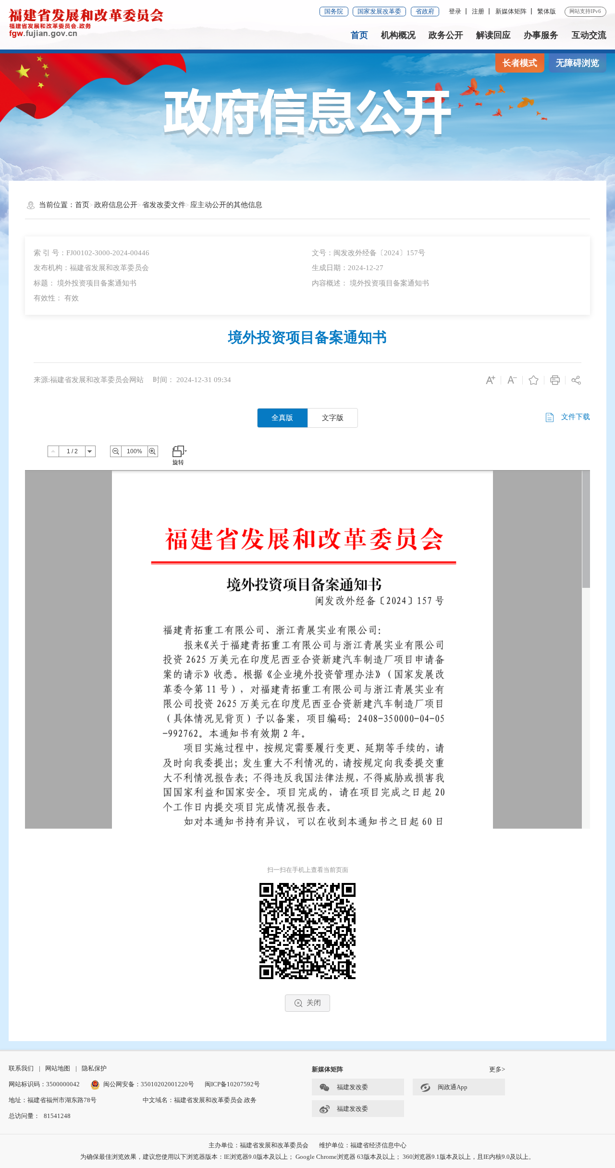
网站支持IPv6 (585, 11)
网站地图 (57, 1068)
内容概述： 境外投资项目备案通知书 (370, 283)
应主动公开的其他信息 (226, 205)
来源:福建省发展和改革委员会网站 (89, 380)
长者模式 (520, 63)
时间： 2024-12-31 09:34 (192, 380)
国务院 (333, 11)
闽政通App (452, 1087)
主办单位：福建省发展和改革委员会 (258, 1145)
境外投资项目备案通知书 (307, 337)
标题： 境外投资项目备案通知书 (85, 283)
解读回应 (493, 35)
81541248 (57, 1115)
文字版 (333, 418)
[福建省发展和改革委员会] (86, 22)
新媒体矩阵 (511, 11)
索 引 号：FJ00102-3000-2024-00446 (91, 253)
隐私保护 (94, 1068)
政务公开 (446, 35)
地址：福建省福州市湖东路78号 (53, 1100)
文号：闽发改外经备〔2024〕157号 (368, 253)
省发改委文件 (163, 205)
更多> (497, 1069)
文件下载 (574, 417)
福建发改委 (352, 1087)
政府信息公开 (115, 205)
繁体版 (546, 11)
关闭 (314, 1002)
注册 (478, 11)
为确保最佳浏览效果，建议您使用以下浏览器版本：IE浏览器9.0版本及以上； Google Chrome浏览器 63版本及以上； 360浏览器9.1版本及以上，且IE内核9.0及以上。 (307, 1156)
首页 (359, 35)
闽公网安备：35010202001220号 (148, 1084)
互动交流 (589, 35)
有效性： (56, 298)
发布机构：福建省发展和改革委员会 (91, 268)
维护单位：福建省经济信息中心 (362, 1145)
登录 (455, 11)
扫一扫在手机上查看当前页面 (307, 869)
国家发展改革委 (379, 11)
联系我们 (21, 1068)
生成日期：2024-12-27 (347, 268)
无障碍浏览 (577, 63)
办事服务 (541, 35)
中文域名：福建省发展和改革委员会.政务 (200, 1100)
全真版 (282, 418)
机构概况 (398, 35)
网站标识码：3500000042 (44, 1084)
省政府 (425, 11)
